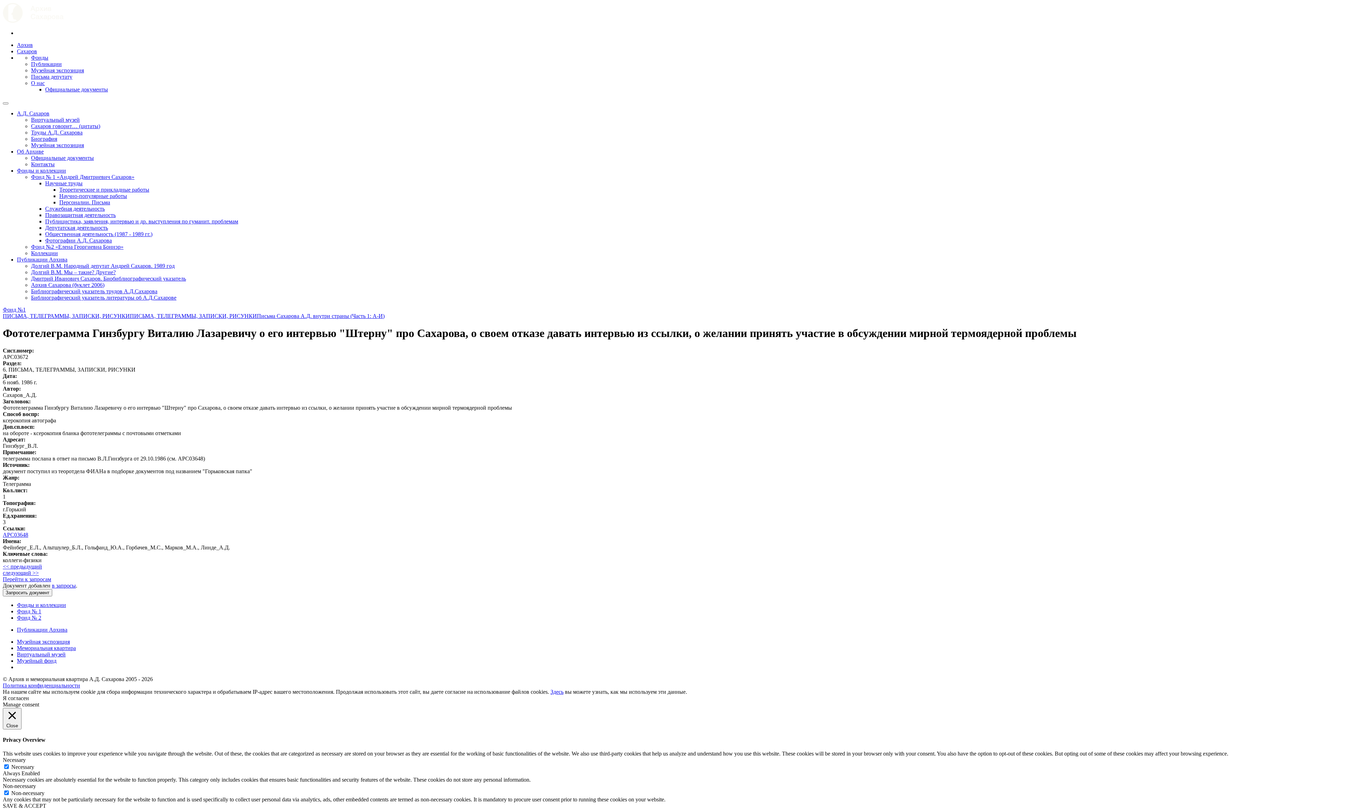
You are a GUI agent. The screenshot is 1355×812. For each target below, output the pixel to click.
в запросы (64, 586)
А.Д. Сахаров (33, 113)
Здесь (557, 692)
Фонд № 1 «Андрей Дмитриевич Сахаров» (82, 177)
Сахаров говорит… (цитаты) (65, 126)
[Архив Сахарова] (33, 21)
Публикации (46, 64)
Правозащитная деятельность (80, 215)
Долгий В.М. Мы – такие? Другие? (73, 272)
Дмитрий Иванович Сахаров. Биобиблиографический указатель (108, 279)
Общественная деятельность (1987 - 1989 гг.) (98, 234)
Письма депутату (51, 77)
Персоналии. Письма (84, 202)
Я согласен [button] (16, 698)
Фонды (39, 58)
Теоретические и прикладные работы (104, 190)
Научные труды (64, 183)
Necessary (22, 767)
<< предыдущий (22, 567)
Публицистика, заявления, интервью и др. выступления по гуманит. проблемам (141, 221)
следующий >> (21, 573)
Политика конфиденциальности (41, 685)
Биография (44, 139)
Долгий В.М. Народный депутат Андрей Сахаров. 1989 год (103, 266)
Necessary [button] (14, 760)
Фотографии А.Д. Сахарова (78, 240)
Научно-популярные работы (93, 196)
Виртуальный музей (55, 120)
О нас (38, 83)
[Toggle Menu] (5, 103)
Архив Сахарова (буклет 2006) (67, 285)
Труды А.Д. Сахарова (57, 133)
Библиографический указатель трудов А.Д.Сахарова (94, 291)
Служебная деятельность (75, 209)
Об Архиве (30, 152)
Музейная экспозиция (57, 70)
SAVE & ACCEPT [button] (24, 806)
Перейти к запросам (27, 579)
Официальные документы (76, 89)
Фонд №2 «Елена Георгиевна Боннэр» (77, 247)
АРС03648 (15, 535)
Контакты (43, 164)
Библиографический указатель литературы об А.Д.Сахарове (103, 298)
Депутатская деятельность (76, 228)
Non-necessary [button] (19, 786)
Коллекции (44, 253)
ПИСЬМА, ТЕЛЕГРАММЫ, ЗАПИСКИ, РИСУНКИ (66, 316)
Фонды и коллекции (41, 171)
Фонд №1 (14, 310)
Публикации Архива (42, 260)
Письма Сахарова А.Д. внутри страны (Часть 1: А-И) (321, 316)
